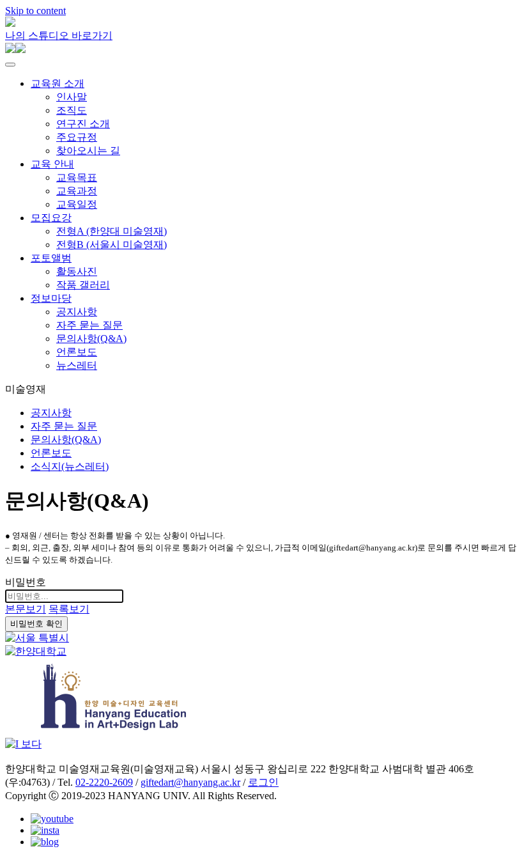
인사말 (71, 96)
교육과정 (76, 190)
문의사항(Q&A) (91, 338)
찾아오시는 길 (88, 150)
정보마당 (51, 298)
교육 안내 (52, 164)
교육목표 (76, 177)
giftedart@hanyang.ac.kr (190, 782)
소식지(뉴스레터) (70, 466)
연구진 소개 (83, 123)
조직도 (71, 110)
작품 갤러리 (83, 284)
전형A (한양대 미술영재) (111, 231)
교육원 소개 (57, 83)
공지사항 (76, 311)
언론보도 (76, 352)
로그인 (263, 782)
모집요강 (51, 217)
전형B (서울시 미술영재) (111, 244)
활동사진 (76, 271)
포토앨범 (51, 258)
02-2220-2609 (104, 782)
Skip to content (35, 10)
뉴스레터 (76, 365)
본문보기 (25, 609)
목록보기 (69, 609)
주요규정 (76, 137)
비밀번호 (25, 582)
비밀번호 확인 (36, 623)
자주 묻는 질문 (89, 325)
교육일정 (76, 204)
